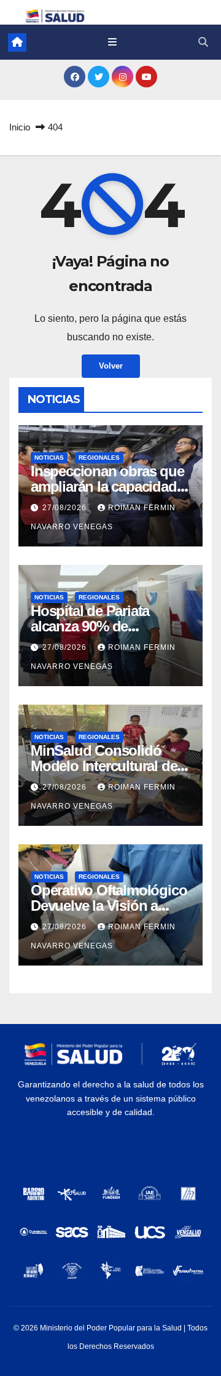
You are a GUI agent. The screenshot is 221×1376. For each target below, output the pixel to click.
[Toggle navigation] (112, 42)
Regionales (99, 457)
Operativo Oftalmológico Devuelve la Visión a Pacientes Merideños (109, 905)
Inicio (19, 127)
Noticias (49, 457)
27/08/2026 (65, 507)
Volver (111, 365)
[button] (203, 42)
